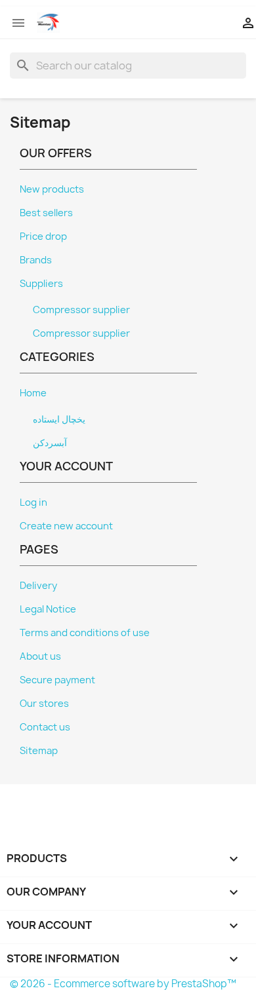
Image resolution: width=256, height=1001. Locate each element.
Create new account (66, 526)
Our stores (44, 703)
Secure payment (57, 680)
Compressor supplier (81, 309)
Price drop (43, 236)
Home (33, 393)
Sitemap (39, 750)
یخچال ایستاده (59, 419)
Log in (33, 502)
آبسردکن (50, 442)
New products (52, 189)
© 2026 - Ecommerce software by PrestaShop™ (123, 984)
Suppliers (41, 283)
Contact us (45, 727)
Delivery (38, 585)
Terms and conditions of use (85, 632)
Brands (36, 260)
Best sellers (46, 212)
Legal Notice (48, 609)
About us (40, 656)
